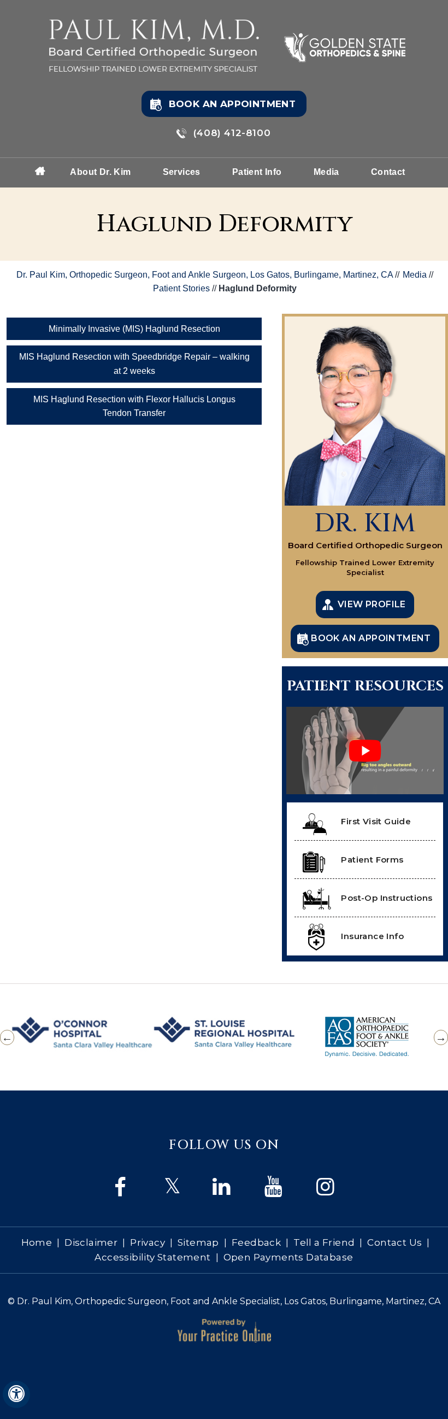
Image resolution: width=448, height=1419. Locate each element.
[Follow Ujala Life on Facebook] (120, 1186)
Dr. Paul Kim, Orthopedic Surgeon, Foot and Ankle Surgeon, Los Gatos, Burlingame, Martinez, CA (204, 274)
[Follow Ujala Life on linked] (276, 1186)
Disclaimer (90, 1242)
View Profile (372, 604)
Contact (388, 172)
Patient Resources (365, 686)
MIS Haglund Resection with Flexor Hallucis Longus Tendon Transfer (134, 406)
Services (182, 172)
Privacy (147, 1242)
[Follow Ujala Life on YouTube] (172, 1186)
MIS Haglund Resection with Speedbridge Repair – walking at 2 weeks (134, 364)
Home (40, 170)
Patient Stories (182, 288)
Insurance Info (372, 936)
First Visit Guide (376, 821)
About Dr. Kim (100, 172)
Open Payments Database (288, 1257)
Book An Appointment (232, 103)
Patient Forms (372, 859)
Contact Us (394, 1242)
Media (326, 172)
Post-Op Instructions (386, 898)
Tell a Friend (324, 1242)
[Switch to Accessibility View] (16, 1394)
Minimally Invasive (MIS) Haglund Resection (134, 328)
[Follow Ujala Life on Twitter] (224, 1186)
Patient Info (257, 172)
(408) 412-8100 (231, 132)
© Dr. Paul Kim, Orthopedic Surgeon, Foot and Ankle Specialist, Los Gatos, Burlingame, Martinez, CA (224, 1301)
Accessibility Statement (152, 1257)
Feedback (256, 1242)
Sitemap (198, 1242)
